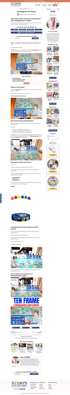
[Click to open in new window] (58, 5)
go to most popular (53, 130)
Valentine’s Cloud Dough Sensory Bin (56, 99)
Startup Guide (33, 384)
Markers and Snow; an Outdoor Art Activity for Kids (49, 64)
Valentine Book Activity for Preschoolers (49, 99)
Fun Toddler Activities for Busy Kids (49, 126)
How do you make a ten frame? (18, 80)
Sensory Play (41, 388)
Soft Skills (32, 388)
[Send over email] (1, 200)
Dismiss (43, 1)
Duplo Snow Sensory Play (56, 63)
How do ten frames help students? (19, 79)
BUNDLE (53, 155)
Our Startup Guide (35, 49)
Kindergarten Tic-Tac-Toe (30, 352)
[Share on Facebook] (1, 195)
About (49, 384)
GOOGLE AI (22, 29)
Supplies (50, 385)
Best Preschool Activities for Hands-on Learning (50, 116)
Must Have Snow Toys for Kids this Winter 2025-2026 (49, 54)
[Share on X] (1, 196)
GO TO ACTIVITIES (53, 77)
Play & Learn (33, 338)
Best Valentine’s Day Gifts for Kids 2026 (56, 90)
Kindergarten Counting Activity (22, 352)
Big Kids (41, 387)
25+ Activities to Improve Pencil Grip (56, 126)
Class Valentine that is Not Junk (49, 90)
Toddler (41, 384)
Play (30, 338)
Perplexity (30, 29)
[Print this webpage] (1, 202)
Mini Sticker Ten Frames (14, 352)
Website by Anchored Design (45, 393)
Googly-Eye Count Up (16, 177)
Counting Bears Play (23, 338)
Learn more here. (53, 42)
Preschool (36, 338)
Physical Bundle (34, 387)
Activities (16, 338)
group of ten (18, 89)
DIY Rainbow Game (15, 180)
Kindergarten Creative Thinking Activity (38, 352)
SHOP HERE (40, 1)
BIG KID (25, 8)
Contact (50, 387)
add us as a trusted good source (27, 32)
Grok (38, 29)
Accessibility (32, 393)
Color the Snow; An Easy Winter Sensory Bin (50, 73)
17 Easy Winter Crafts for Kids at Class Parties (56, 73)
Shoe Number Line (15, 178)
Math (28, 338)
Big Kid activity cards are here (20, 95)
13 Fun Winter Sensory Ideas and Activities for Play (56, 54)
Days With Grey (21, 8)
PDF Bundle (33, 385)
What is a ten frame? (16, 78)
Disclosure (50, 388)
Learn (27, 338)
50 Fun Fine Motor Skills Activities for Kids (56, 116)
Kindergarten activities (34, 136)
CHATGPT (14, 29)
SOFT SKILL (52, 171)
